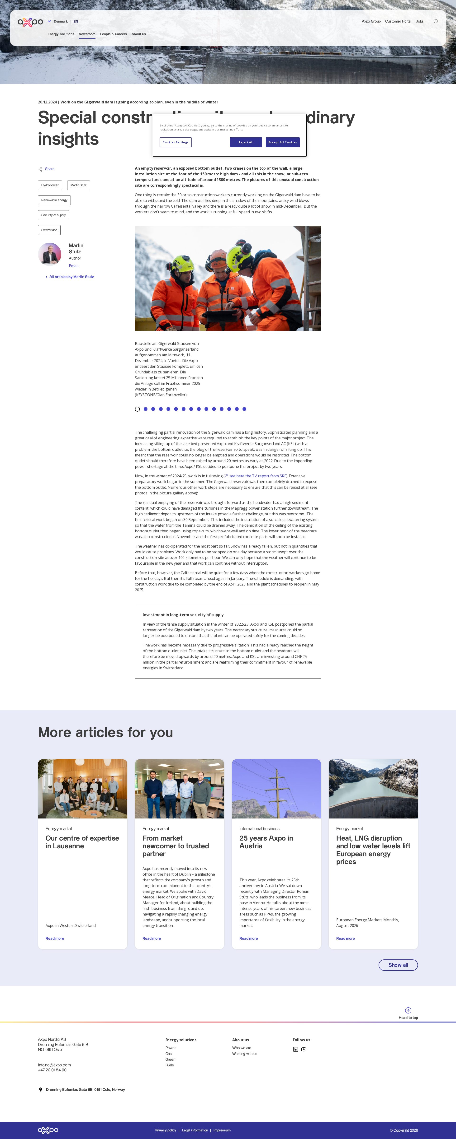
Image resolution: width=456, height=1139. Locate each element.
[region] (229, 135)
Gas (169, 1054)
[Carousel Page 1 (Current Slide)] (137, 409)
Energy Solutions (61, 34)
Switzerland (49, 230)
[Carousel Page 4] (161, 409)
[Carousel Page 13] (229, 409)
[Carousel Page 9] (199, 409)
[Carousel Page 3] (153, 409)
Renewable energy (54, 200)
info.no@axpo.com (54, 1065)
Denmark (60, 21)
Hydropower (50, 185)
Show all (398, 965)
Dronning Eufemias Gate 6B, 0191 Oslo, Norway (85, 1090)
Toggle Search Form (436, 21)
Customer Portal (398, 21)
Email (73, 265)
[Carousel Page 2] (145, 409)
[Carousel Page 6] (176, 409)
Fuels (170, 1065)
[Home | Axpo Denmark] (32, 22)
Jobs (420, 21)
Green (170, 1059)
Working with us (244, 1054)
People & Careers (113, 34)
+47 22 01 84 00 (52, 1070)
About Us (139, 34)
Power (171, 1048)
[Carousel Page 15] (244, 409)
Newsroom (87, 34)
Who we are (241, 1048)
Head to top (408, 1018)
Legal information (195, 1130)
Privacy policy (165, 1130)
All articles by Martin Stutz (71, 277)
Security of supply (53, 215)
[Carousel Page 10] (206, 409)
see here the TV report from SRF (257, 476)
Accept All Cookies (282, 142)
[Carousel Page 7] (183, 409)
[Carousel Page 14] (237, 409)
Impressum (222, 1130)
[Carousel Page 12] (221, 409)
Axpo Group (371, 21)
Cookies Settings (176, 142)
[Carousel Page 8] (191, 409)
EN (76, 21)
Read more (55, 938)
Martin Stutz (78, 185)
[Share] (40, 169)
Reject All (246, 142)
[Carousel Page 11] (214, 409)
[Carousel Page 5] (168, 409)
